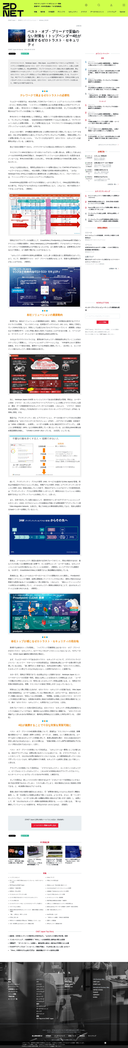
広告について (72, 1036)
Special (122, 12)
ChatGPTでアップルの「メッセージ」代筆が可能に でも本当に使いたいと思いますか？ (40, 947)
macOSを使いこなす (52, 914)
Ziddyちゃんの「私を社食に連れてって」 (57, 885)
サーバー (39, 994)
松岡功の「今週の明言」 (16, 888)
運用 (37, 1004)
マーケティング (41, 1006)
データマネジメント (97, 12)
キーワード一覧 (12, 999)
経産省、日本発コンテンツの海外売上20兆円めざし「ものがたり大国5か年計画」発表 (39, 936)
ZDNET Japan (11, 20)
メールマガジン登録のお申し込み (45, 825)
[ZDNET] (17, 8)
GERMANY (96, 995)
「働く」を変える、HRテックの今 (18, 914)
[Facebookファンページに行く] (59, 973)
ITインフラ (61, 12)
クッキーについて (59, 1036)
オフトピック (40, 1013)
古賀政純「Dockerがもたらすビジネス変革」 (58, 891)
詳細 (52, 1046)
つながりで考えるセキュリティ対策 (56, 894)
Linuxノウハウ (50, 877)
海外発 (42, 12)
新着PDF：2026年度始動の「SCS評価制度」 (48, 6)
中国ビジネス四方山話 (52, 880)
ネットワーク (40, 999)
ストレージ (39, 996)
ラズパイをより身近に (15, 906)
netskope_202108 (43, 20)
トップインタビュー (15, 877)
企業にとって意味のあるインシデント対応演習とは (60, 903)
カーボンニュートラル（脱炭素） (55, 897)
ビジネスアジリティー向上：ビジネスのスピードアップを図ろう (26, 903)
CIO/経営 (51, 12)
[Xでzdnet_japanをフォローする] (64, 973)
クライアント (40, 986)
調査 (37, 1016)
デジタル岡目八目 (14, 900)
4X (65, 979)
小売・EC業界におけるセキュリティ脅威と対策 (22, 923)
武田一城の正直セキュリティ (54, 909)
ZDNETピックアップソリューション (27, 20)
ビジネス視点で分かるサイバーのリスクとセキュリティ (24, 897)
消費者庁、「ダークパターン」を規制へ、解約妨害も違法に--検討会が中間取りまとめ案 (39, 943)
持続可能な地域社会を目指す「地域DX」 (57, 900)
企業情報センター (13, 989)
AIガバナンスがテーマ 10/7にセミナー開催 (47, 3)
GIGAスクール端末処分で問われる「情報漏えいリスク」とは (25, 920)
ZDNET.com (96, 984)
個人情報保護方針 (37, 1036)
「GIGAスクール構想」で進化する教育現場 (58, 917)
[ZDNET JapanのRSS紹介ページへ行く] (69, 973)
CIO (37, 981)
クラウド (84, 12)
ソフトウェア (111, 12)
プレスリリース (12, 991)
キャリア (39, 1011)
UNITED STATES (98, 990)
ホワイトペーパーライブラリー (107, 144)
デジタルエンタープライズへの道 (18, 894)
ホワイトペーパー (13, 986)
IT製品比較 (11, 996)
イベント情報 (12, 994)
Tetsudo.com (69, 986)
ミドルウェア (40, 1001)
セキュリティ (73, 12)
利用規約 (48, 1036)
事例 (9, 981)
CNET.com (96, 981)
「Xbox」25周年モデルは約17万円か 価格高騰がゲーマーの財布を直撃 (34, 950)
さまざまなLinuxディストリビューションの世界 (59, 888)
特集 (35, 12)
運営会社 (82, 1036)
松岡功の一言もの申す (15, 891)
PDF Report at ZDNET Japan (17, 885)
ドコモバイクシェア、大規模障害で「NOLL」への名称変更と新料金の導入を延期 (37, 939)
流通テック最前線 (51, 920)
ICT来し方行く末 (14, 917)
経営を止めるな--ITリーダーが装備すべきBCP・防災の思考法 (62, 906)
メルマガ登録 (102, 322)
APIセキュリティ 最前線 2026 (54, 923)
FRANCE (95, 992)
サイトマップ (92, 1036)
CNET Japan (103, 334)
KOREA (95, 997)
